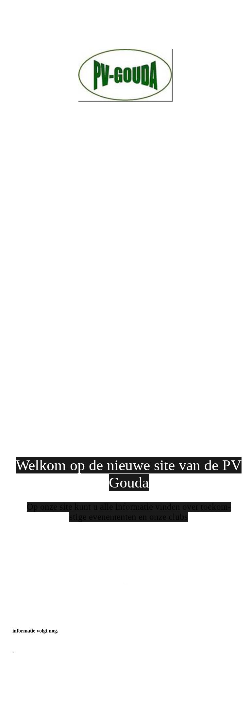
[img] (125, 299)
